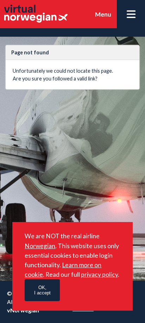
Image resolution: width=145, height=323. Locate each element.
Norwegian (40, 246)
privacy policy (99, 274)
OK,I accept (42, 290)
